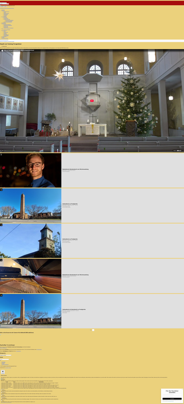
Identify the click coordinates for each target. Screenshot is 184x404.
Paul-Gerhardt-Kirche (9, 21)
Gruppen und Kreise (7, 19)
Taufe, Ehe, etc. (4, 30)
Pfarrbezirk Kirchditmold (9, 20)
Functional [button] (2, 389)
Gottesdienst (4, 22)
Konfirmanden (6, 18)
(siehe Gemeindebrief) (3, 347)
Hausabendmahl (6, 34)
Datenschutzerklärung (5, 364)
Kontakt (3, 37)
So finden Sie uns (6, 11)
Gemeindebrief (4, 36)
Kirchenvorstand (6, 13)
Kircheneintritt (6, 35)
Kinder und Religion (7, 29)
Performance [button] (3, 391)
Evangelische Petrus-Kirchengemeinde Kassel (7, 8)
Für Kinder (5, 17)
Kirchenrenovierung (5, 38)
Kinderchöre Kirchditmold (8, 25)
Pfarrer (5, 12)
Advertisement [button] (3, 397)
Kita (2, 28)
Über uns (3, 10)
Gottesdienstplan (39, 349)
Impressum (3, 361)
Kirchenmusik (4, 23)
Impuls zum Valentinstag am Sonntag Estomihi (7, 41)
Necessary (3, 379)
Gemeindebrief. (18, 351)
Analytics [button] (2, 394)
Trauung (5, 33)
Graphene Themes (8, 367)
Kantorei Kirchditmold (7, 24)
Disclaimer (3, 362)
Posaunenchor (6, 27)
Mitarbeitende (6, 14)
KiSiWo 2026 (6, 26)
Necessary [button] (2, 378)
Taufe (5, 31)
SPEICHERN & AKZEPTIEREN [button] (6, 402)
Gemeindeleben (4, 16)
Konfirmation (6, 32)
